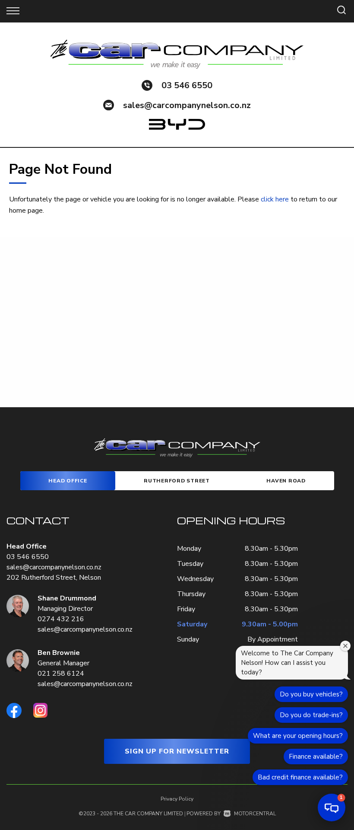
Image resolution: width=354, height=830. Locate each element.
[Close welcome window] (345, 646)
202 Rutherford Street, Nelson (53, 577)
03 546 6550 (186, 85)
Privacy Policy (177, 798)
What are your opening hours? (298, 735)
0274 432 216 (61, 619)
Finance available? (316, 756)
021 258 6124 (61, 673)
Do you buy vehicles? (311, 694)
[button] (331, 807)
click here (275, 199)
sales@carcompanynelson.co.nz (187, 105)
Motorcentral (255, 813)
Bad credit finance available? (300, 777)
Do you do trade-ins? (311, 715)
